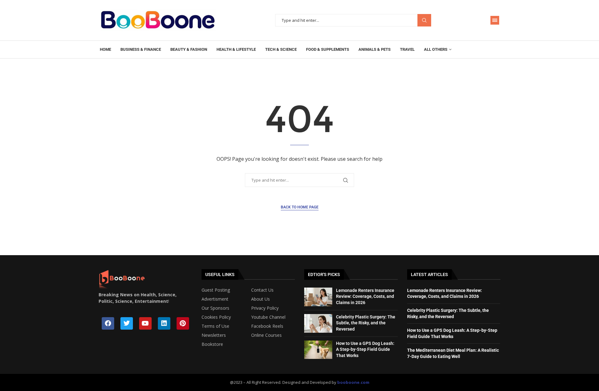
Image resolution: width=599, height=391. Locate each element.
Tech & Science (281, 49)
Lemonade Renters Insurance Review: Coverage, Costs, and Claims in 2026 (365, 296)
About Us (260, 299)
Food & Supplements (327, 49)
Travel (407, 49)
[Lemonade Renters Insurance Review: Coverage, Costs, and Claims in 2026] (318, 297)
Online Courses (266, 335)
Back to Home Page (300, 207)
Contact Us (262, 290)
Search (424, 20)
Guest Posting (216, 290)
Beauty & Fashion (188, 49)
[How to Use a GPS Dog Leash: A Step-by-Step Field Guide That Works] (318, 350)
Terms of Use (215, 326)
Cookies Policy (216, 317)
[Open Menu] (494, 20)
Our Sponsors (215, 308)
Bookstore (212, 344)
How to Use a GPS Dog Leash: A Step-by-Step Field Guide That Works (365, 349)
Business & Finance (140, 49)
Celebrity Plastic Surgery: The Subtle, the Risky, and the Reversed (365, 322)
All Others (435, 49)
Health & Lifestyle (236, 49)
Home (105, 49)
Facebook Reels (267, 326)
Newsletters (214, 335)
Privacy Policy (265, 308)
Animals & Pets (374, 49)
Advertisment (215, 299)
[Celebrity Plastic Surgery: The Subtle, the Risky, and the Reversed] (318, 323)
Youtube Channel (268, 317)
